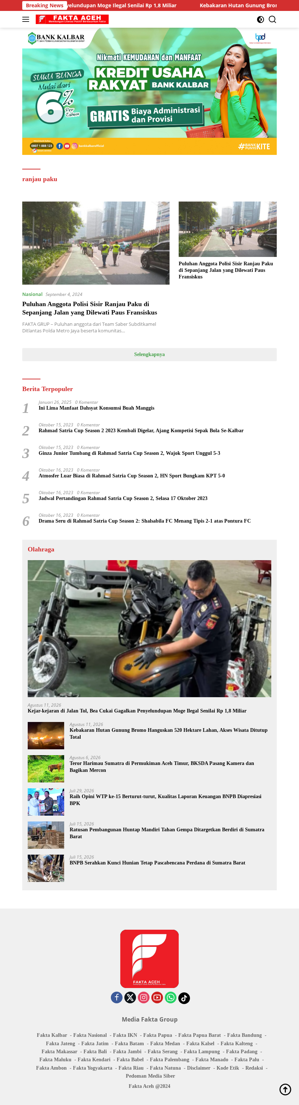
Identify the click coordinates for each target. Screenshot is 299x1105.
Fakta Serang (163, 1051)
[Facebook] (117, 998)
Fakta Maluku (55, 1059)
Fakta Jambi (127, 1051)
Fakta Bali (95, 1051)
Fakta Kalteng (237, 1043)
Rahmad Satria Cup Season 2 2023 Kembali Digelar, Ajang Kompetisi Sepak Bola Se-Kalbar (141, 430)
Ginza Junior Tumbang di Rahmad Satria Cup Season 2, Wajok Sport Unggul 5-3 (129, 453)
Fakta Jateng (60, 1043)
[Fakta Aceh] (71, 19)
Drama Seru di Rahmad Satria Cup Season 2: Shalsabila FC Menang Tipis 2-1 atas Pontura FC (145, 521)
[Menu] (27, 19)
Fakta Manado (211, 1059)
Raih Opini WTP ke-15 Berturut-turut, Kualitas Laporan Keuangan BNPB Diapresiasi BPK (165, 800)
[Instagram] (144, 998)
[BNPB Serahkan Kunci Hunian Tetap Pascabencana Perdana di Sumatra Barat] (46, 868)
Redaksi (254, 1068)
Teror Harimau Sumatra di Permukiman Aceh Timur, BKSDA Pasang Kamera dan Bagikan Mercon (162, 767)
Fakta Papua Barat (199, 1035)
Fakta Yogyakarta (92, 1068)
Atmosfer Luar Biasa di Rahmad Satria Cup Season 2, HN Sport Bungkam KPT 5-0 (132, 476)
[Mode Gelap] (260, 19)
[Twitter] (130, 998)
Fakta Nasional (90, 1035)
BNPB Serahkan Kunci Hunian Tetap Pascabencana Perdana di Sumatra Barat (157, 863)
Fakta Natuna (165, 1068)
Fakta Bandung (244, 1035)
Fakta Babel (130, 1059)
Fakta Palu (246, 1059)
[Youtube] (157, 998)
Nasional (32, 294)
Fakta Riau (131, 1068)
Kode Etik (228, 1068)
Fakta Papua (157, 1035)
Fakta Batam (129, 1043)
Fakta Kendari (94, 1059)
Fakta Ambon (51, 1068)
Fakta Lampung (202, 1051)
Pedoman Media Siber (150, 1076)
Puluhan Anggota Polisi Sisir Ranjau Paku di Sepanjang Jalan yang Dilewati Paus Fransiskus (226, 270)
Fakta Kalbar (52, 1035)
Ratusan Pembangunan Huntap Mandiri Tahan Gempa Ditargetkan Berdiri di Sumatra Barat (167, 833)
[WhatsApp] (170, 998)
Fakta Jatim (95, 1043)
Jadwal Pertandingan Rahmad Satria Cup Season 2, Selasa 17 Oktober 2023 (123, 498)
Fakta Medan (165, 1043)
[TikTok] (184, 998)
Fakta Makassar (59, 1051)
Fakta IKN (125, 1035)
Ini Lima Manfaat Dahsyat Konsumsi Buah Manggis (96, 408)
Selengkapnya (149, 354)
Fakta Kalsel (200, 1043)
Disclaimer (198, 1068)
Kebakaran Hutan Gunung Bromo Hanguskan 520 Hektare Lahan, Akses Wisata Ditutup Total (169, 733)
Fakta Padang (241, 1051)
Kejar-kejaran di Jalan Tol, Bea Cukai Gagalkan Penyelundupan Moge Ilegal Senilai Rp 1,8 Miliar (137, 711)
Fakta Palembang (169, 1059)
